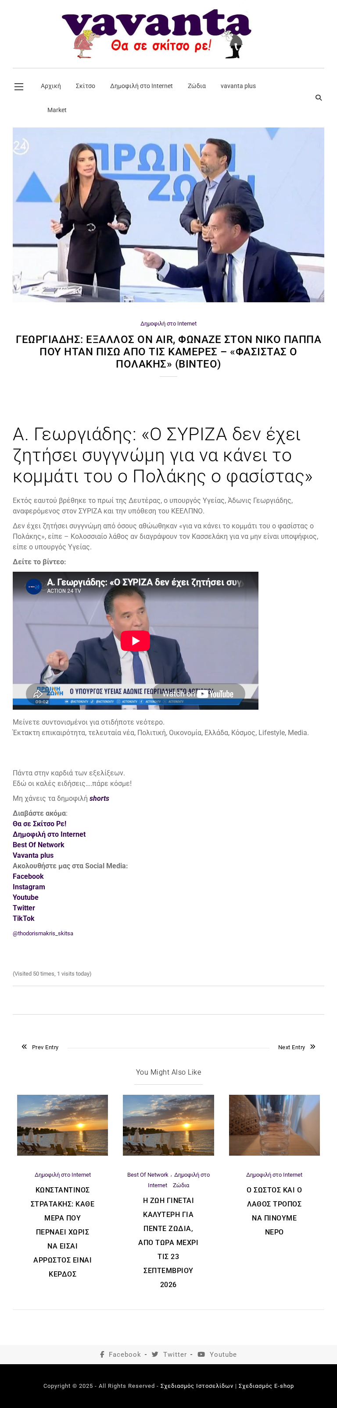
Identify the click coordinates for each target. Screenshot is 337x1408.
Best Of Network (39, 845)
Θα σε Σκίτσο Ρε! (39, 824)
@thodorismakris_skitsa (43, 933)
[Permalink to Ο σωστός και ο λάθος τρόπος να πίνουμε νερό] (274, 1153)
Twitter (175, 1354)
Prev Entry (45, 1047)
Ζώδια (181, 1185)
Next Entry (291, 1047)
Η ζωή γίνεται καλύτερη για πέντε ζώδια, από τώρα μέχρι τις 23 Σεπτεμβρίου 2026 (168, 1242)
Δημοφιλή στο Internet (168, 323)
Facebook (125, 1354)
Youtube (223, 1354)
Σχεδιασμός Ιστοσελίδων (197, 1386)
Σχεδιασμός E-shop (266, 1386)
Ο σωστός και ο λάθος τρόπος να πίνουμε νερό (274, 1211)
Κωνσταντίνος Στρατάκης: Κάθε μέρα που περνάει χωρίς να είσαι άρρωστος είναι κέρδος (63, 1232)
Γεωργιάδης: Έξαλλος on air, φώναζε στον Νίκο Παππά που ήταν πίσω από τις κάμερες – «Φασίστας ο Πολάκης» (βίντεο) (168, 351)
